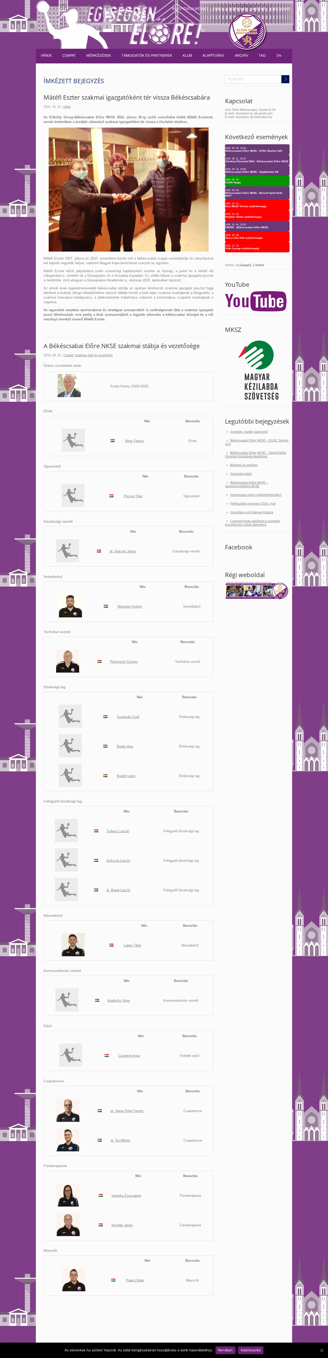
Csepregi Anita (129, 1056)
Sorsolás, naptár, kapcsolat (249, 432)
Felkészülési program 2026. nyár (253, 503)
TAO (262, 55)
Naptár (258, 9)
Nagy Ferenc (134, 441)
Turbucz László (117, 831)
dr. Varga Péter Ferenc (127, 1111)
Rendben (225, 1350)
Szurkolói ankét (241, 474)
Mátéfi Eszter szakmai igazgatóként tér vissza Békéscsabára (127, 97)
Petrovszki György (124, 662)
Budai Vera (125, 746)
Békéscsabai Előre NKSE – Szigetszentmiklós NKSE (246, 484)
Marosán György (130, 606)
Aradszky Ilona (118, 1000)
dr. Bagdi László (118, 890)
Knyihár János (122, 1225)
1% (278, 55)
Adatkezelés (251, 1350)
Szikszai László (118, 861)
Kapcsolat (280, 9)
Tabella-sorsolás (230, 9)
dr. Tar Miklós (120, 1140)
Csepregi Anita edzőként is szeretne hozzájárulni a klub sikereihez (252, 523)
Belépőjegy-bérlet (190, 9)
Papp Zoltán (135, 1280)
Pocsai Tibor (133, 496)
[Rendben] (321, 1350)
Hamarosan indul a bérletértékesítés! (255, 495)
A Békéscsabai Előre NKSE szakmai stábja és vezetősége (122, 345)
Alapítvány (213, 55)
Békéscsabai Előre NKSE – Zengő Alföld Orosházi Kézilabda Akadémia (255, 454)
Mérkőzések (98, 55)
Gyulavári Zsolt (128, 717)
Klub (187, 55)
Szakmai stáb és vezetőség (94, 355)
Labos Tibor (132, 945)
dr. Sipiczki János (123, 551)
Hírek (46, 55)
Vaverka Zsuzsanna (126, 1196)
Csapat (69, 55)
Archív (241, 55)
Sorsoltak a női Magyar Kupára (251, 512)
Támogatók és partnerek (146, 55)
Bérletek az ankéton (244, 465)
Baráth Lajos (126, 776)
